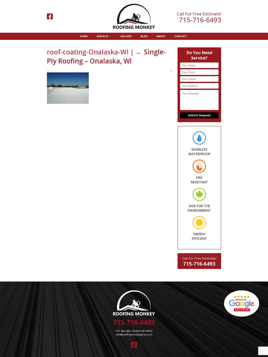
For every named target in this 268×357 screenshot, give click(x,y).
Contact (180, 36)
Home (84, 36)
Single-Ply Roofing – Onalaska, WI (106, 56)
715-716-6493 (200, 20)
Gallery (126, 36)
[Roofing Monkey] (134, 16)
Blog (144, 36)
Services (102, 36)
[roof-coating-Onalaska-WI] (68, 103)
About (161, 36)
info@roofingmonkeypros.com (134, 334)
